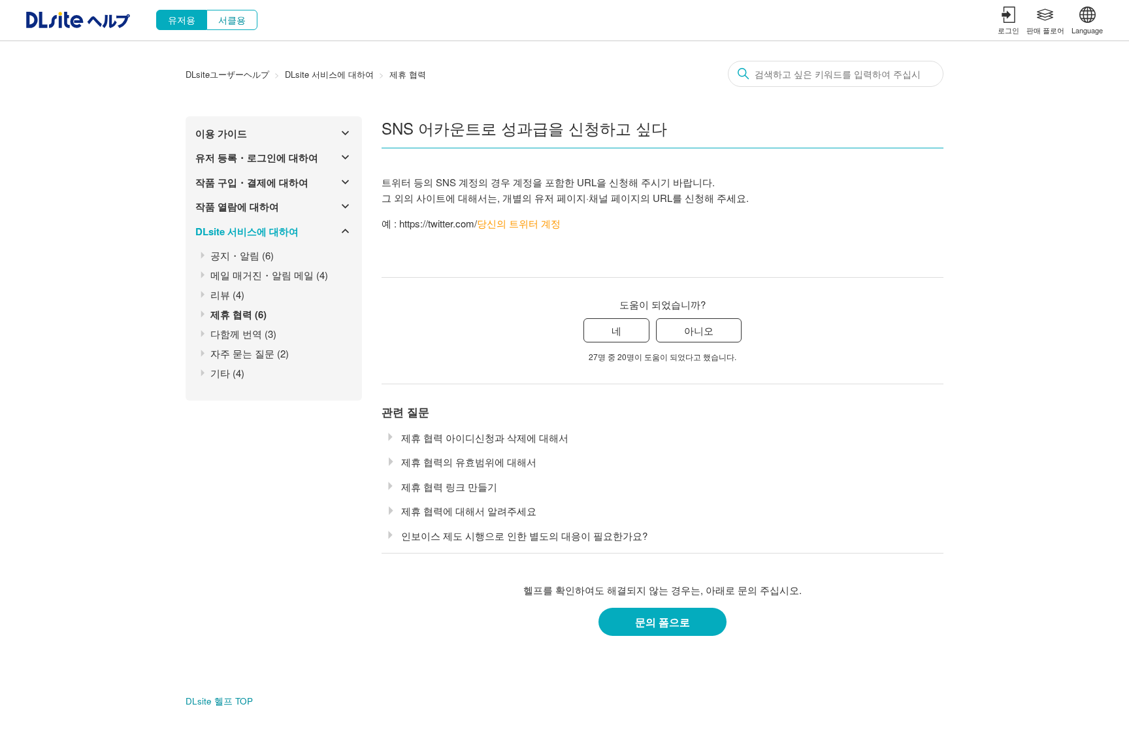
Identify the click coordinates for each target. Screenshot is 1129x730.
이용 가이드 (221, 133)
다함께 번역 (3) (243, 333)
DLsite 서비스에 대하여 (329, 74)
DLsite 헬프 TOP (219, 701)
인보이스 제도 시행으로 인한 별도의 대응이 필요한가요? (524, 535)
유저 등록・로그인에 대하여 (256, 157)
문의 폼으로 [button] (662, 621)
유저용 (181, 19)
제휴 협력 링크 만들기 (449, 486)
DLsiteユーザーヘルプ (227, 74)
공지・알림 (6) (242, 255)
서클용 (232, 19)
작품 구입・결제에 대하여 (251, 182)
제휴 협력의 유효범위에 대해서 (468, 462)
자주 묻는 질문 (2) (249, 353)
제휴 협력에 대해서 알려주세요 (468, 511)
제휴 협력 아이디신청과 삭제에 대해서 (484, 437)
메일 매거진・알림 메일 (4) (269, 275)
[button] (1008, 20)
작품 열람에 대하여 (237, 206)
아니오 (698, 330)
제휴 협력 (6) (238, 314)
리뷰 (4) (227, 294)
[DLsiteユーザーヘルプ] (78, 24)
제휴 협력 (407, 74)
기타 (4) (227, 373)
